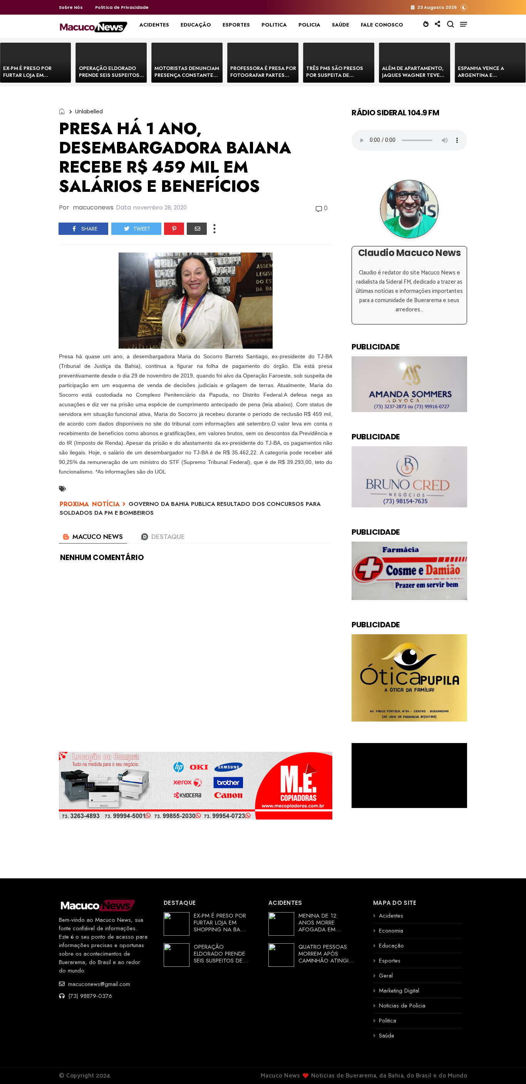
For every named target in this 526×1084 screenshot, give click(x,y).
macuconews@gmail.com (98, 984)
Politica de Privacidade (122, 7)
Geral (386, 975)
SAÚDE (340, 24)
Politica (387, 1020)
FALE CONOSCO (382, 24)
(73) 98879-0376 (89, 996)
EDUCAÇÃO (196, 24)
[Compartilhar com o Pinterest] (174, 229)
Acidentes (391, 915)
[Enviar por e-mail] (197, 229)
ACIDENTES (154, 24)
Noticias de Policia (402, 1005)
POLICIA (309, 24)
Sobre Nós (71, 7)
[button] (464, 7)
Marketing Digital (399, 990)
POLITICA (274, 24)
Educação (391, 945)
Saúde (386, 1035)
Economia (391, 930)
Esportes (389, 960)
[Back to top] (506, 1065)
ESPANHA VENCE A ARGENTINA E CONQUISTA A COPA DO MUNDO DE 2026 (487, 79)
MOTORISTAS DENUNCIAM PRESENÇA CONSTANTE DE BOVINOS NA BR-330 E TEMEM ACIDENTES (186, 79)
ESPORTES (236, 24)
